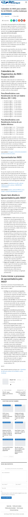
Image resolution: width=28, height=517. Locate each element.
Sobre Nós (9, 506)
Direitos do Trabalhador (8, 439)
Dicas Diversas (18, 405)
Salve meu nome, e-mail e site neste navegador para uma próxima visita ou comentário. (14, 493)
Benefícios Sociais (6, 405)
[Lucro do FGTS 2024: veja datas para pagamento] (8, 442)
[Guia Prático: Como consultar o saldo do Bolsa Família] (20, 425)
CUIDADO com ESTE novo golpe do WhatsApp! (20, 394)
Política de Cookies (17, 506)
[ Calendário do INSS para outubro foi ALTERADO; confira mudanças (13, 371)
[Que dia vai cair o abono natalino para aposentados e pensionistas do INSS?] (20, 442)
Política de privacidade (10, 508)
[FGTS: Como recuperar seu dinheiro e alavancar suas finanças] (8, 408)
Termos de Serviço (14, 510)
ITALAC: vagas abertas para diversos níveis (8, 394)
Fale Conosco (20, 508)
